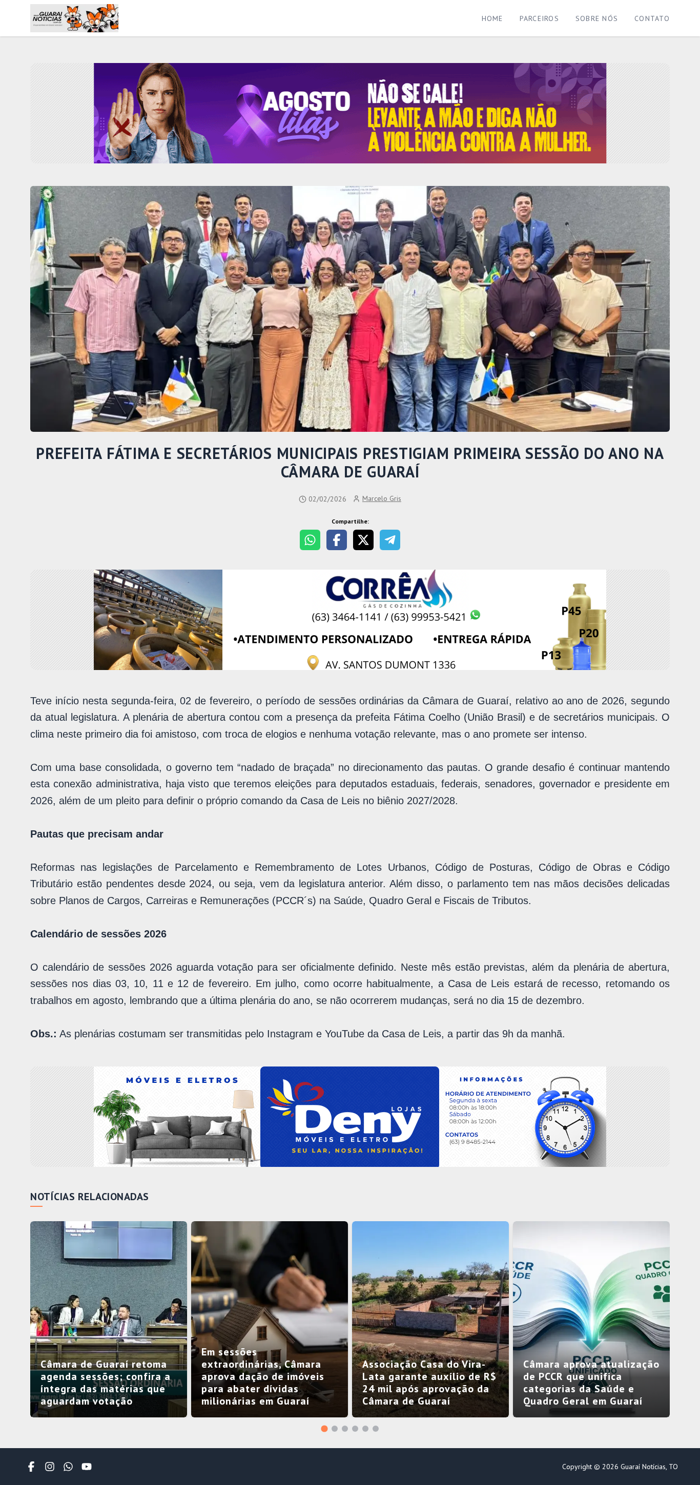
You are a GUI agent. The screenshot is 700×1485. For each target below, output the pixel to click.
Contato (652, 18)
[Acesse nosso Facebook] (31, 1466)
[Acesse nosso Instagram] (49, 1466)
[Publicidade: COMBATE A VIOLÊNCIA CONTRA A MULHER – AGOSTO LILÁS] (350, 114)
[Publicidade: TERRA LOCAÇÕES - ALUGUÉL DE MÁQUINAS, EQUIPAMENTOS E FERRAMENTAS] (350, 621)
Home (492, 18)
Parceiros (539, 18)
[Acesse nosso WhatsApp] (68, 1466)
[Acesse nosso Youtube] (86, 1466)
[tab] (324, 1428)
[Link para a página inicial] (74, 18)
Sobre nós (596, 18)
